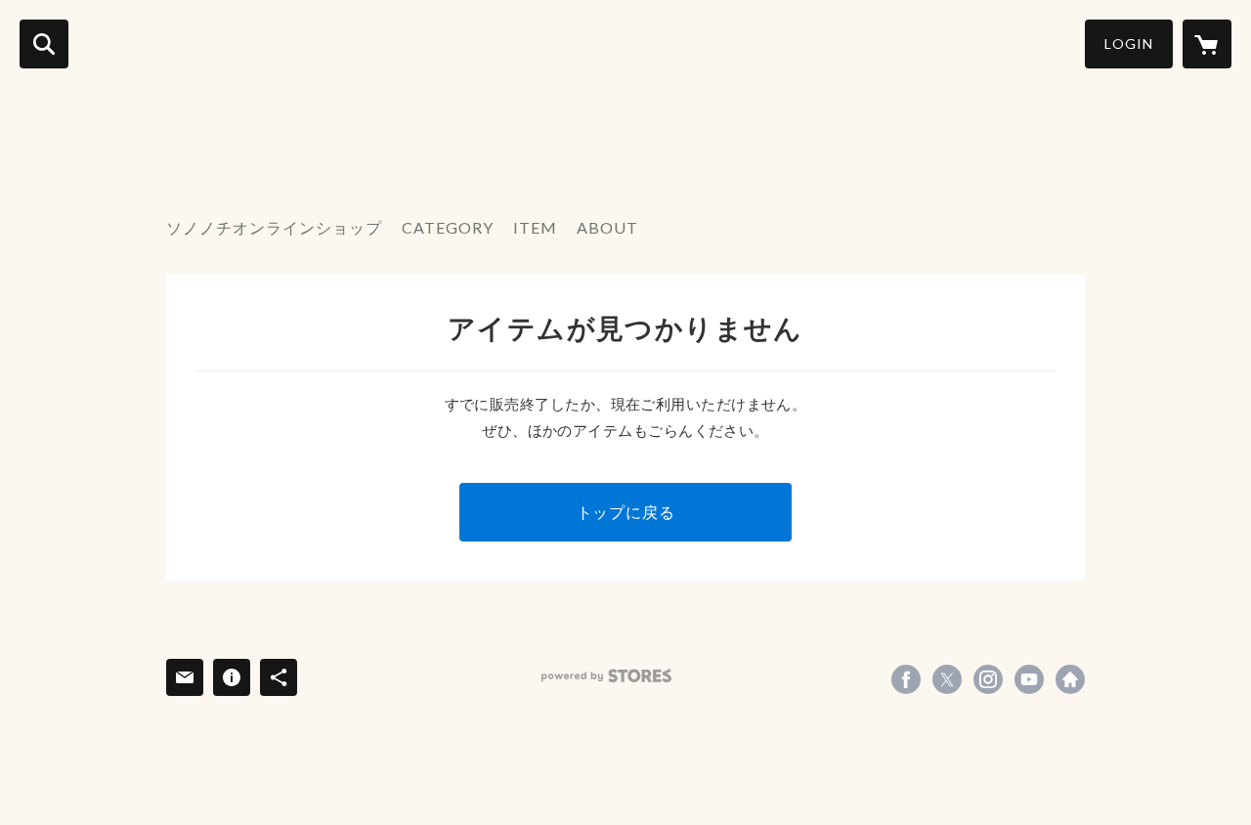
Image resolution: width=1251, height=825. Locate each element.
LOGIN (1128, 43)
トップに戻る (626, 511)
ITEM (535, 227)
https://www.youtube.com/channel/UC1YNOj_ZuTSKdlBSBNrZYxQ (1029, 679)
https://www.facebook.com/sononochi (906, 679)
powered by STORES (606, 676)
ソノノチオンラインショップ (274, 227)
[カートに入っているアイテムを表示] (1207, 44)
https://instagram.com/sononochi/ (988, 679)
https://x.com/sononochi (947, 679)
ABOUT (607, 227)
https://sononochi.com (1070, 679)
